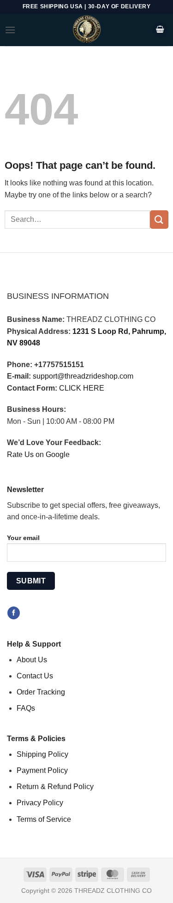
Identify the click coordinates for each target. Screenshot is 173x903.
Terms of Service (44, 819)
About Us (32, 660)
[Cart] (160, 30)
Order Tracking (41, 692)
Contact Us (35, 676)
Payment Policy (42, 770)
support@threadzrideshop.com (83, 376)
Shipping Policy (42, 754)
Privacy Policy (40, 803)
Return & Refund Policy (55, 786)
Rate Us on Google (38, 454)
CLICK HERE (81, 388)
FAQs (26, 708)
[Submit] (159, 219)
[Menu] (10, 29)
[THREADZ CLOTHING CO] (87, 30)
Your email (23, 537)
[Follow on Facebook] (13, 612)
